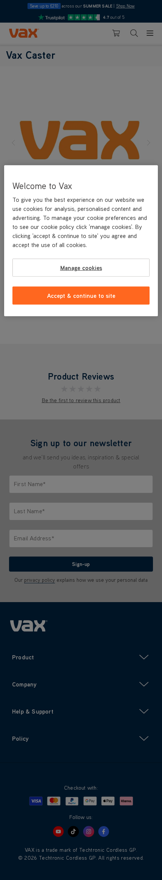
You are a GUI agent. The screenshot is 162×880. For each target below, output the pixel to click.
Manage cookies (81, 267)
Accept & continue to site (81, 295)
